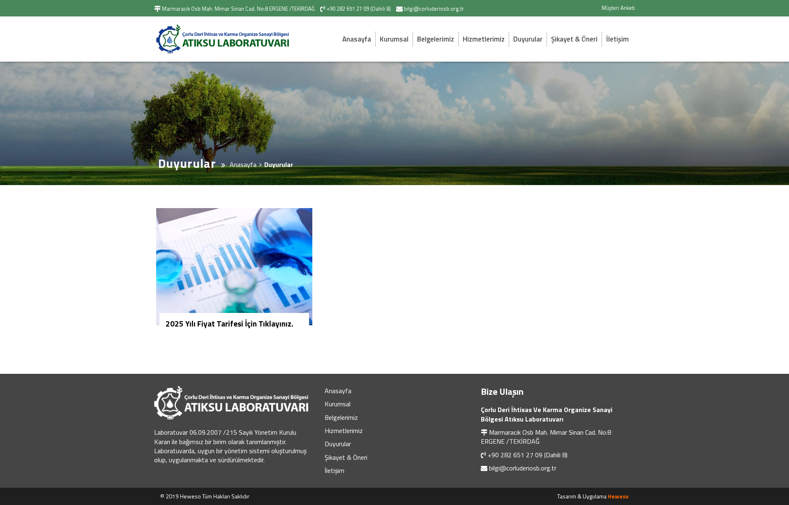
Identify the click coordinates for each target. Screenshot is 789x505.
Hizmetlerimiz (484, 39)
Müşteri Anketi (618, 8)
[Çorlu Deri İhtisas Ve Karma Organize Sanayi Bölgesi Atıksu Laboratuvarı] (228, 39)
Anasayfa (356, 39)
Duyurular (527, 39)
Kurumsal (394, 39)
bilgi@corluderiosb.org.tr (522, 468)
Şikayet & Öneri (574, 39)
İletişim (617, 39)
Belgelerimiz (435, 39)
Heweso (618, 496)
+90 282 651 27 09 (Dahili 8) (528, 455)
